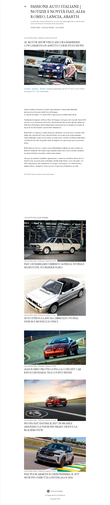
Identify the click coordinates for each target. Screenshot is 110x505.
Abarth (34, 174)
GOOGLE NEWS (48, 28)
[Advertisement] (55, 196)
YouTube (42, 89)
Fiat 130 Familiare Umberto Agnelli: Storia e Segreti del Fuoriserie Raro (54, 265)
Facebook (27, 89)
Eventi (48, 174)
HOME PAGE (35, 28)
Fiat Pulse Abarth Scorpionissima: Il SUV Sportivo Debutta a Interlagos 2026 (51, 475)
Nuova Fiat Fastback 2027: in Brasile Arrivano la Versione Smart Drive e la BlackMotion (50, 427)
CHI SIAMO (59, 28)
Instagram (35, 89)
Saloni (52, 174)
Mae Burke (61, 495)
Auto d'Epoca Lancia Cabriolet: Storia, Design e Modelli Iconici (51, 319)
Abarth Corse (41, 174)
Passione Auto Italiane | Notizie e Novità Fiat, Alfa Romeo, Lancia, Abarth (58, 11)
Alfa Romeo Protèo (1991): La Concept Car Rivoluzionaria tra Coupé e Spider (52, 370)
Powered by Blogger (56, 491)
